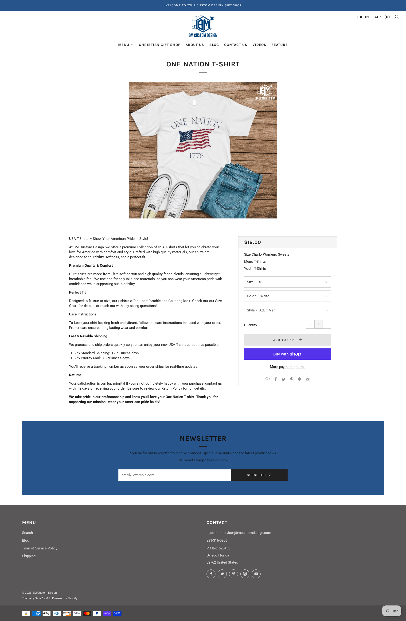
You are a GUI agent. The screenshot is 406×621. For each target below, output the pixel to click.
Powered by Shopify (64, 598)
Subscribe (257, 475)
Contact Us (235, 45)
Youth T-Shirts (255, 268)
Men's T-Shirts (255, 261)
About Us (195, 45)
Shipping (28, 556)
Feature (280, 45)
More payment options (287, 367)
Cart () (382, 17)
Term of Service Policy (39, 548)
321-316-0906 (217, 540)
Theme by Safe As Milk (36, 598)
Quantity (250, 325)
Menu (123, 45)
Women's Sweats (276, 254)
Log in (363, 17)
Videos (259, 45)
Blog (214, 45)
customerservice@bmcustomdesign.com (239, 533)
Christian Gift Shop (159, 45)
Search (27, 533)
